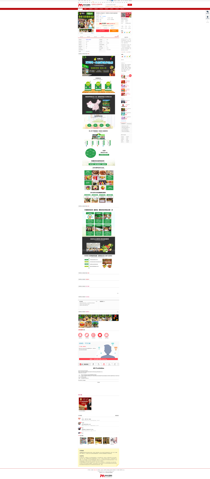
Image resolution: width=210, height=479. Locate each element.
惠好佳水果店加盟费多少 (125, 130)
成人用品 (122, 68)
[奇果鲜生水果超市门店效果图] (88, 29)
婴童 (111, 2)
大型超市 (122, 67)
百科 (123, 0)
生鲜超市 (126, 67)
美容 (89, 2)
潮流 (126, 2)
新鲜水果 (122, 64)
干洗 (115, 2)
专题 (121, 0)
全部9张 (92, 33)
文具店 (122, 71)
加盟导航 (118, 0)
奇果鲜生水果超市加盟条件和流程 (84, 304)
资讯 (87, 0)
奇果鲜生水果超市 (88, 39)
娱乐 (100, 2)
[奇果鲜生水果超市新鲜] (85, 29)
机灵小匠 (112, 6)
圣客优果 (127, 140)
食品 (124, 2)
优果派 (122, 140)
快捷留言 (116, 36)
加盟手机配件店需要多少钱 (126, 127)
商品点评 (122, 8)
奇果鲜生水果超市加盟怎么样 (84, 305)
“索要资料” (112, 25)
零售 (94, 2)
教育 (91, 2)
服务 (96, 2)
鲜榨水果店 (129, 64)
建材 (87, 2)
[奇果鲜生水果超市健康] (81, 29)
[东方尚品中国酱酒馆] (85, 404)
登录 (107, 0)
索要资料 (114, 30)
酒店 (122, 2)
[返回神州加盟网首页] (84, 5)
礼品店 (130, 68)
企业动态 (117, 8)
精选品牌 (115, 0)
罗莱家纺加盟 (116, 6)
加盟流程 (96, 8)
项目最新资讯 (129, 123)
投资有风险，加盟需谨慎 (128, 0)
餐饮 (78, 2)
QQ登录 (112, 0)
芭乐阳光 (127, 136)
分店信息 (101, 8)
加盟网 (79, 0)
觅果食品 (122, 139)
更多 (117, 293)
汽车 (98, 2)
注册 (109, 0)
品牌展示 (111, 8)
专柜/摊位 (129, 67)
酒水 (104, 2)
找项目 (85, 0)
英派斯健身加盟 (121, 6)
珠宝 (109, 2)
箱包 (107, 2)
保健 (102, 2)
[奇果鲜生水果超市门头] (92, 29)
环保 (118, 2)
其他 (127, 68)
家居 (85, 2)
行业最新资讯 (123, 123)
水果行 (126, 64)
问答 (89, 0)
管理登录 (117, 415)
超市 (120, 2)
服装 (80, 2)
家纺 (83, 2)
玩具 (113, 2)
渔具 (125, 68)
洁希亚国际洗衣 (107, 6)
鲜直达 (127, 139)
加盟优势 (90, 8)
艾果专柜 (122, 136)
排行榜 (82, 0)
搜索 (130, 4)
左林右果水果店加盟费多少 (126, 131)
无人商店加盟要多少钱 (125, 128)
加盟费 (85, 8)
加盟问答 (106, 8)
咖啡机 (125, 71)
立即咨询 (103, 30)
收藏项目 (81, 33)
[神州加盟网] (98, 351)
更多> (97, 301)
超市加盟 (104, 16)
